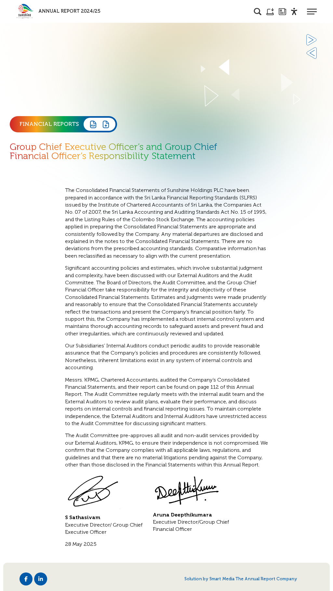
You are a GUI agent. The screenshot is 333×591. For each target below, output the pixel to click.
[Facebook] (26, 578)
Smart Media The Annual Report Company (253, 578)
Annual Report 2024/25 (69, 11)
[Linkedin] (40, 578)
